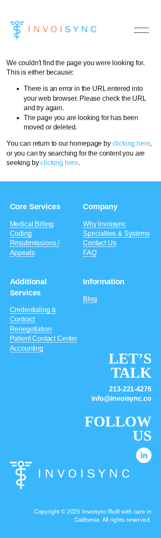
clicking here (131, 143)
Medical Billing (32, 224)
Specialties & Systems (116, 233)
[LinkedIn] (144, 455)
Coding (21, 233)
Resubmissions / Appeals (35, 247)
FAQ (90, 252)
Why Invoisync (104, 224)
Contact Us (99, 242)
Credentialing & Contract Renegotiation (33, 319)
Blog (90, 299)
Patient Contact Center (43, 338)
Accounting (26, 348)
